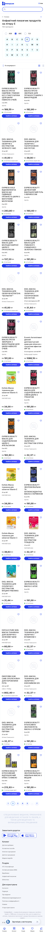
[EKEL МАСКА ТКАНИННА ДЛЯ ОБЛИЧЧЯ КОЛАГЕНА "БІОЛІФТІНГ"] (11, 278)
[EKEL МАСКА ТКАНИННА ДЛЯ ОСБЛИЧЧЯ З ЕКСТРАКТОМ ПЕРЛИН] (11, 712)
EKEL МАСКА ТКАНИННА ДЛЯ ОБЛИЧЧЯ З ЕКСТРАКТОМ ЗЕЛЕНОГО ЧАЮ (9, 143)
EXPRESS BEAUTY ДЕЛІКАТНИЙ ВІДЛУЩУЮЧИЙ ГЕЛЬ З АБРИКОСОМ (33, 191)
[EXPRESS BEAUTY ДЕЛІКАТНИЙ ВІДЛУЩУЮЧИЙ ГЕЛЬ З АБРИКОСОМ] (33, 177)
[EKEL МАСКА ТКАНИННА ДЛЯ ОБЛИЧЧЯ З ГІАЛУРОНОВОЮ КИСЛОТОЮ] (33, 128)
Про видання (6, 894)
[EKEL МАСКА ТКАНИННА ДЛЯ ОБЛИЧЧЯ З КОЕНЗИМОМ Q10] (33, 665)
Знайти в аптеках (11, 116)
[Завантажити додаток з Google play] (10, 835)
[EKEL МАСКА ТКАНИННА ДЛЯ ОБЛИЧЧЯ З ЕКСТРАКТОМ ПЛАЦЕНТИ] (33, 522)
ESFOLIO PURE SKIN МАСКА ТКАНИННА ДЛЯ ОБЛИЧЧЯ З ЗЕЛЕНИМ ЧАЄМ (10, 633)
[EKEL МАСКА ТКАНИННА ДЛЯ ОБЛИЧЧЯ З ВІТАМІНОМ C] (33, 619)
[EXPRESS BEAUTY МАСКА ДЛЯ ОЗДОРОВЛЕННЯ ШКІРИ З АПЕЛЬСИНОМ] (11, 426)
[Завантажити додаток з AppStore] (28, 835)
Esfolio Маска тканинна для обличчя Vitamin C (9, 535)
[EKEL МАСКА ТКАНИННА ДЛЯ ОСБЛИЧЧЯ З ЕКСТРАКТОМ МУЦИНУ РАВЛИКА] (11, 571)
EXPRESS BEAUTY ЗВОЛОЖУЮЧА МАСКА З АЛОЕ (32, 584)
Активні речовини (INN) (9, 870)
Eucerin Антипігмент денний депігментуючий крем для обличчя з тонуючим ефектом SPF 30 (33, 343)
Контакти (5, 888)
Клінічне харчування (9, 852)
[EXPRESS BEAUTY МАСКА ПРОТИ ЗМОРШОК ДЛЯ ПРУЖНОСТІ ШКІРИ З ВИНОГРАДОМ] (33, 78)
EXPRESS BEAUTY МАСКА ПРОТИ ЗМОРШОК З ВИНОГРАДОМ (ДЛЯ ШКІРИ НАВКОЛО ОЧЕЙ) (10, 343)
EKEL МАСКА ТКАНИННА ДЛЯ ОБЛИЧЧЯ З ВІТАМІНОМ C (31, 633)
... (32, 803)
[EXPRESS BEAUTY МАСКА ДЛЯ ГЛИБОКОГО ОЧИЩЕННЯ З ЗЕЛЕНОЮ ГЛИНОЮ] (33, 230)
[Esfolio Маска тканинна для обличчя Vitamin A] (11, 377)
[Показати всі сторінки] (41, 17)
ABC (20, 33)
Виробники (5, 873)
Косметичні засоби (8, 848)
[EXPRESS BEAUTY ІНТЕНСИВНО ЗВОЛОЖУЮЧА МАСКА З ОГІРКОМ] (33, 712)
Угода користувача (8, 907)
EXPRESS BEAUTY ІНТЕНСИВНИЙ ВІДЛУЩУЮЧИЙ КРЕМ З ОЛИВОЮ (9, 774)
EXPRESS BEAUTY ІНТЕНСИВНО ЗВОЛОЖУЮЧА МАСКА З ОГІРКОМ (32, 725)
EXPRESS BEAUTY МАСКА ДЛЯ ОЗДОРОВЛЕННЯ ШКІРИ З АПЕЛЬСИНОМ (9, 441)
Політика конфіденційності (10, 901)
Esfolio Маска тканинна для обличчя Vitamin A (9, 390)
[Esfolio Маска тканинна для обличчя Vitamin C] (11, 522)
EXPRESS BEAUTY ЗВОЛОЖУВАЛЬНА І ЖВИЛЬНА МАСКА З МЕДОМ (33, 774)
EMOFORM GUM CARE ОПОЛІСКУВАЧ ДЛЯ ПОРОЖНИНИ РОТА (11, 679)
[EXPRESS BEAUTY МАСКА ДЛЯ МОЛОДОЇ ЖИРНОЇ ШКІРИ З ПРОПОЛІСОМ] (11, 230)
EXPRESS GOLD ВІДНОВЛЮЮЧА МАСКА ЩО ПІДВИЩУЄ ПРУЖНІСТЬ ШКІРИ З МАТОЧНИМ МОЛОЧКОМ (11, 194)
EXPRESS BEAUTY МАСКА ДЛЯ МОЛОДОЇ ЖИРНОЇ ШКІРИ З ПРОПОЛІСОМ (10, 245)
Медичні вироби (7, 858)
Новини (4, 904)
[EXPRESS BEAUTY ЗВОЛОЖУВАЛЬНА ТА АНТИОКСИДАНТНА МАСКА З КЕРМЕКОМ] (33, 474)
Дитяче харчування (8, 855)
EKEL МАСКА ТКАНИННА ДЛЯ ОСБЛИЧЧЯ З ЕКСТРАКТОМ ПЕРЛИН (9, 727)
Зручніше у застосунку (22, 922)
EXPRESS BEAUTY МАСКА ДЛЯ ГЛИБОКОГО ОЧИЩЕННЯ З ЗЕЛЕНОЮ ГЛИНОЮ (32, 245)
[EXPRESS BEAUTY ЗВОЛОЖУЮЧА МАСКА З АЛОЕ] (33, 571)
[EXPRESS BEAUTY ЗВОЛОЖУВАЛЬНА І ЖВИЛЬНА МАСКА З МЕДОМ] (33, 760)
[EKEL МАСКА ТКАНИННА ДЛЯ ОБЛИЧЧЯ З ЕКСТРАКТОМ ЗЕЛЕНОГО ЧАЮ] (11, 128)
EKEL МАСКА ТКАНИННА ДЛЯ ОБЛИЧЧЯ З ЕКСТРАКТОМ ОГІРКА (33, 439)
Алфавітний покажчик (9, 876)
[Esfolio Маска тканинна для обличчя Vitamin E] (11, 474)
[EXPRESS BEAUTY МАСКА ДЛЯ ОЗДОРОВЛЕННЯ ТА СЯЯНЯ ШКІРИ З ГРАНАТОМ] (33, 377)
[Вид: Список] (43, 65)
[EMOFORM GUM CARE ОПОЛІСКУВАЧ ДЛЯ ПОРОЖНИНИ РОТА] (11, 665)
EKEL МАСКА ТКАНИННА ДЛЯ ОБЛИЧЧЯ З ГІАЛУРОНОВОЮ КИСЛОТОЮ (31, 143)
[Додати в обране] (18, 73)
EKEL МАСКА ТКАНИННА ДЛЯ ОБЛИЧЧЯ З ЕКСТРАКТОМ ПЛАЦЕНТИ (31, 537)
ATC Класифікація (8, 866)
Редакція (5, 891)
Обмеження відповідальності (11, 898)
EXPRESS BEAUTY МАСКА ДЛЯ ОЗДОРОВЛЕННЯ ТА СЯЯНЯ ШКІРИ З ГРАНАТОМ (33, 392)
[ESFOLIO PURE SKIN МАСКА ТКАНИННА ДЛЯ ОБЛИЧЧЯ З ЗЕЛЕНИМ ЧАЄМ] (11, 619)
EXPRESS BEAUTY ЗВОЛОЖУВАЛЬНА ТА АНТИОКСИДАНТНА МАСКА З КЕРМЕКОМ (33, 489)
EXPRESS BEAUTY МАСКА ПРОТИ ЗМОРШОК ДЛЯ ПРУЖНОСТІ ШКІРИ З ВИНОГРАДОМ (33, 93)
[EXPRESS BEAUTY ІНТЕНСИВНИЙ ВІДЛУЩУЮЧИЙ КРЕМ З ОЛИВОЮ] (11, 760)
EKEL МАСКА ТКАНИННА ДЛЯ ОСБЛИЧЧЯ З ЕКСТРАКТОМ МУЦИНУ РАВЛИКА (10, 586)
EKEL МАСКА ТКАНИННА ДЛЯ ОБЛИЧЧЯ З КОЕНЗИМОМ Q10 (32, 679)
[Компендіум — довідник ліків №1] (8, 3)
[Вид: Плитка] (39, 65)
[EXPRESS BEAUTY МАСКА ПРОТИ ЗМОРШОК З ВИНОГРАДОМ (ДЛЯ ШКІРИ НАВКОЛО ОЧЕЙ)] (11, 327)
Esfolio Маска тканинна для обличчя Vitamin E (9, 487)
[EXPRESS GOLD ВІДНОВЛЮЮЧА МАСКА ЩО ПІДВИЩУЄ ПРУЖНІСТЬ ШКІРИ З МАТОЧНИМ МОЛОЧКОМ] (11, 177)
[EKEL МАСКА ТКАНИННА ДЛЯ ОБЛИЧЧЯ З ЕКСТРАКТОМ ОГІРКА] (33, 426)
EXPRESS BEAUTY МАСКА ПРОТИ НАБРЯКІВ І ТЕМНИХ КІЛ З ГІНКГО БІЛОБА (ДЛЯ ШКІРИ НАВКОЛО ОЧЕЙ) (11, 94)
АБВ (10, 33)
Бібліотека (5, 879)
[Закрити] (37, 921)
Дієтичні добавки (7, 845)
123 (29, 33)
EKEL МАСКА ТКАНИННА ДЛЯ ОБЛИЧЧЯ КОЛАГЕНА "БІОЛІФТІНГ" (11, 292)
